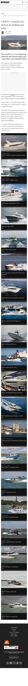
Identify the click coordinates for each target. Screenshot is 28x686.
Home (3, 13)
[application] (14, 42)
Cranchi (12, 94)
